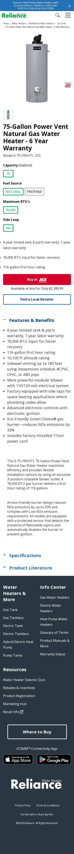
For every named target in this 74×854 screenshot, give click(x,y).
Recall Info (11, 712)
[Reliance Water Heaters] (17, 15)
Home (6, 23)
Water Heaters (18, 23)
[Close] (69, 5)
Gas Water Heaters (54, 597)
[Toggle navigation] (68, 15)
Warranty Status (52, 654)
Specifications (25, 555)
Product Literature (30, 568)
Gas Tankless (13, 617)
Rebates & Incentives (19, 688)
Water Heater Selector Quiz (24, 680)
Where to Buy (37, 732)
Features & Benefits (31, 320)
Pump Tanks (13, 655)
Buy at (32, 279)
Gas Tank (61, 23)
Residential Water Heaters (41, 23)
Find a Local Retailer (37, 299)
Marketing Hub (15, 704)
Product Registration (19, 696)
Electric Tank (13, 626)
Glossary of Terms (54, 632)
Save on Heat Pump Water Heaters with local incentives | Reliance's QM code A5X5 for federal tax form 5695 (35, 5)
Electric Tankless (16, 634)
